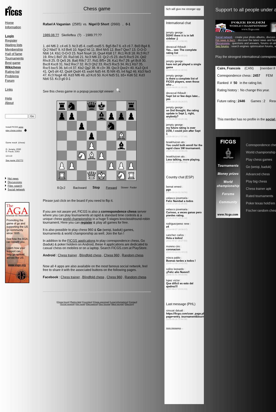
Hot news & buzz (225, 40)
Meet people (117, 304)
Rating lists (76, 302)
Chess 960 (111, 255)
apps (21, 127)
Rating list (12, 71)
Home (9, 22)
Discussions (15, 182)
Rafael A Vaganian (57, 24)
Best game (12, 63)
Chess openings (101, 302)
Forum (9, 80)
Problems (12, 76)
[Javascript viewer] (118, 91)
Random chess (132, 255)
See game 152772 (14, 160)
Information (13, 27)
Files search (15, 185)
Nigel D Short (99, 24)
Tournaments (14, 58)
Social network (16, 189)
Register (11, 40)
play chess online (14, 130)
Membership (14, 49)
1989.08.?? (51, 35)
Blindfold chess (90, 255)
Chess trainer (67, 255)
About (9, 103)
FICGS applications (81, 240)
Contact (133, 302)
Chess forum (63, 302)
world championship (77, 219)
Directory (129, 304)
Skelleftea (68, 35)
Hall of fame (13, 54)
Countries (87, 302)
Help (8, 98)
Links (9, 89)
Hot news (13, 178)
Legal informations (118, 302)
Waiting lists (13, 45)
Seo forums (104, 304)
